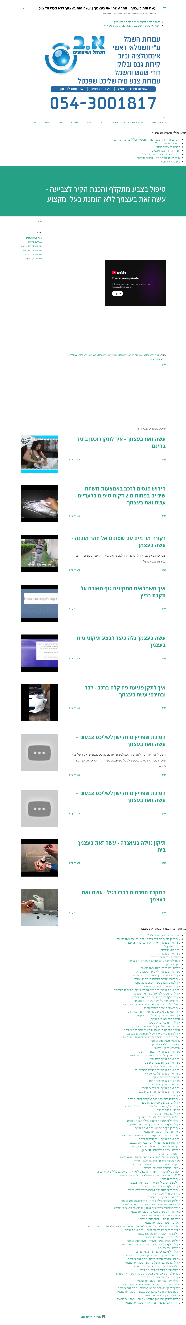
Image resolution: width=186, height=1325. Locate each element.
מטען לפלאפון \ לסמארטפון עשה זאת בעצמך (154, 961)
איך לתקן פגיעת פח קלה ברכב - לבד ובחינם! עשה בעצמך (125, 691)
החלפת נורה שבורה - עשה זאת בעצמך (158, 1233)
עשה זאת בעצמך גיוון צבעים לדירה (161, 1088)
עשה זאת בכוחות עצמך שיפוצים (162, 1062)
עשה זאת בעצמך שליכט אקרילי (162, 1073)
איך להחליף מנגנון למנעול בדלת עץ (160, 1186)
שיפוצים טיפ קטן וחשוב (167, 1048)
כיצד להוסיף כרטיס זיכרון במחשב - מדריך (157, 1161)
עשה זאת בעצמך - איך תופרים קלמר (159, 1139)
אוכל (61, 122)
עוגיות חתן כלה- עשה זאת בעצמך (161, 1131)
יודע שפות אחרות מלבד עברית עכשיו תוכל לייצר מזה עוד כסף (146, 139)
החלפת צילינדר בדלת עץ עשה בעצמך (159, 1117)
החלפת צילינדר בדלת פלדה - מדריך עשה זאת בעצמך (150, 1201)
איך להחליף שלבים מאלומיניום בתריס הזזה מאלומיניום (150, 1244)
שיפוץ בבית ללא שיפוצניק (166, 1044)
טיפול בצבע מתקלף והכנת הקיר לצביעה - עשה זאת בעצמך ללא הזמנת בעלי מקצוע (134, 1226)
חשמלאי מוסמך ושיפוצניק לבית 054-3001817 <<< (131, 25)
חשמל (89, 122)
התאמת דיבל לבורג (169, 1153)
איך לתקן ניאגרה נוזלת (167, 1113)
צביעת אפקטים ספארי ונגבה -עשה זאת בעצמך (154, 1259)
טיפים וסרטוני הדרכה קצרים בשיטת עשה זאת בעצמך (150, 1135)
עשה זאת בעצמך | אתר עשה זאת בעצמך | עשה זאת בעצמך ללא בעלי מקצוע (97, 8)
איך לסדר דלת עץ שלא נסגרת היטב (160, 1277)
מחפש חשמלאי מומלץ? (167, 147)
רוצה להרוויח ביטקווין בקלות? (163, 935)
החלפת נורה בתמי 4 (169, 1248)
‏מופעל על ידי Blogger (91, 1316)
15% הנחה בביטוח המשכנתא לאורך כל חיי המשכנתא (150, 1175)
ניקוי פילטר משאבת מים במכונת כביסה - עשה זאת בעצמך (147, 1273)
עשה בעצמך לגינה (170, 946)
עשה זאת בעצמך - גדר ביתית (163, 1197)
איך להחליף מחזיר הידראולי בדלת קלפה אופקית (153, 1121)
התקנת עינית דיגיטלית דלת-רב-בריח (160, 1270)
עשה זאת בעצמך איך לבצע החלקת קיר (158, 1051)
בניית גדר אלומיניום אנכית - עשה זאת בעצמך (155, 1211)
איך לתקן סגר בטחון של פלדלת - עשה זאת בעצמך (152, 1262)
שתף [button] (40, 221)
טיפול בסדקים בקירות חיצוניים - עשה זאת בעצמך (152, 1230)
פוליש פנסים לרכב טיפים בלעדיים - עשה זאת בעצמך (151, 1284)
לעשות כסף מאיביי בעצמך (165, 1019)
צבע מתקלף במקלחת (33, 254)
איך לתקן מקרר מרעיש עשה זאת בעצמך (157, 1128)
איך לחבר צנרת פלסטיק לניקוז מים (161, 1102)
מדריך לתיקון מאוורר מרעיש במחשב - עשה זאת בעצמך (149, 1288)
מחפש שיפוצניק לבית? (167, 143)
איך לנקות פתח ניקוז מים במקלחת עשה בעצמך (154, 1099)
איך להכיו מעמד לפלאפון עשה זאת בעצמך (156, 993)
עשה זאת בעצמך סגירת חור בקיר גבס (159, 1091)
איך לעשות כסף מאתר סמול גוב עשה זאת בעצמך (153, 1033)
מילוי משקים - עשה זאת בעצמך (162, 1237)
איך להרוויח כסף (171, 1179)
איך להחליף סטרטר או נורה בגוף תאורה (158, 1251)
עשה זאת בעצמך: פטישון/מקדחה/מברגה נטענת (152, 1255)
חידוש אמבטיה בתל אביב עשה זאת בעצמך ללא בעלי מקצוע (147, 1208)
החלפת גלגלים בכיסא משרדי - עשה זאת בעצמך (153, 1241)
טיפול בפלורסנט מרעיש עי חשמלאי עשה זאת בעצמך (151, 1004)
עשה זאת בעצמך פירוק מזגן (165, 1059)
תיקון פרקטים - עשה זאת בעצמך (162, 1222)
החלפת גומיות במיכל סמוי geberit (160, 1150)
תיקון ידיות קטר (171, 964)
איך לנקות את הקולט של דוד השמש (160, 986)
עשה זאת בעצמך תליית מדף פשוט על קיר (157, 971)
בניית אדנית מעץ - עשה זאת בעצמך (160, 1219)
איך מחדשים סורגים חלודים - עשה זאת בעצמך (154, 1142)
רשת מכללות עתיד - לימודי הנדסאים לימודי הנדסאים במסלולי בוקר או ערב (138, 1171)
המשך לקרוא (75, 459)
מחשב (47, 122)
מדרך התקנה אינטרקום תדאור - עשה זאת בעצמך (152, 1302)
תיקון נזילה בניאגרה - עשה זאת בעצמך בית (122, 846)
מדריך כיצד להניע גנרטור (166, 1193)
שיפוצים (74, 122)
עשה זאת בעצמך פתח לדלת (164, 1081)
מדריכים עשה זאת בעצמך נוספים (128, 122)
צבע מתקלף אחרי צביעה (31, 246)
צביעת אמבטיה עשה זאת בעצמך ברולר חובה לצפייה (151, 1204)
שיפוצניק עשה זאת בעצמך (165, 1041)
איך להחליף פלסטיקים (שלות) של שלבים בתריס (154, 1190)
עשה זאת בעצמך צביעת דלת (164, 1084)
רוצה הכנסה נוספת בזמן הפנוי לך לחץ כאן (137, 22)
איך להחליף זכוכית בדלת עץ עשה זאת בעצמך (154, 1124)
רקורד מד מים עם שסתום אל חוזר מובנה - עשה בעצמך (119, 542)
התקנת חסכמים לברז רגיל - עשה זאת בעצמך (124, 896)
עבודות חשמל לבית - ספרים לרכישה (160, 154)
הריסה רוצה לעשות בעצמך (165, 1066)
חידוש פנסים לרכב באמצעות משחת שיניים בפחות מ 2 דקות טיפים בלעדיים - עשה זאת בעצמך (120, 495)
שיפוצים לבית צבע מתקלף (166, 1077)
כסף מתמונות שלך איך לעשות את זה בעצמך (155, 1026)
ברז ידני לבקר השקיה (168, 1110)
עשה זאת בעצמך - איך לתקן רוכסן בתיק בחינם (121, 442)
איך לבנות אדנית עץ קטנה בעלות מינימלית (156, 975)
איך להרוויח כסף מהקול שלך (164, 1022)
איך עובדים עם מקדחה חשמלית (162, 1095)
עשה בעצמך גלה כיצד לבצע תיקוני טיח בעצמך (121, 641)
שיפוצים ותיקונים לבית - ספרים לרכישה (158, 158)
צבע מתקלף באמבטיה (32, 250)
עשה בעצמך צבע (170, 950)
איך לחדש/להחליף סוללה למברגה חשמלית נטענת (152, 1106)
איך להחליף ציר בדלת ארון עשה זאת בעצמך (155, 997)
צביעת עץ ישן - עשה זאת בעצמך (162, 1295)
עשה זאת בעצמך (158, 122)
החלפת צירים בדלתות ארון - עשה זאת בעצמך (154, 1182)
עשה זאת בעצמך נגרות (167, 953)
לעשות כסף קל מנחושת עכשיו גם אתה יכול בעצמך (152, 1030)
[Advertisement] (112, 239)
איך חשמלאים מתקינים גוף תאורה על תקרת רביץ (123, 592)
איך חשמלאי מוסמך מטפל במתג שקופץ (158, 1015)
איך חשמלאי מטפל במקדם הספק (161, 1008)
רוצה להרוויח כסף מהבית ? (165, 150)
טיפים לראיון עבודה (169, 161)
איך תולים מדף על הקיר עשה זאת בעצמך (157, 1001)
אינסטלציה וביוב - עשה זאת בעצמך (160, 1215)
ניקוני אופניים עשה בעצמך (165, 957)
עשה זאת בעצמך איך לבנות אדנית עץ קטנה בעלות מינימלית (147, 990)
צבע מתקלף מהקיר (34, 258)
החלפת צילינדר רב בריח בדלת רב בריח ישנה (155, 1266)
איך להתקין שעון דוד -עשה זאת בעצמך (158, 1281)
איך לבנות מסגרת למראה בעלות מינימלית (157, 979)
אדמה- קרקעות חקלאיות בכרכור (162, 1168)
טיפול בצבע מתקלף (34, 238)
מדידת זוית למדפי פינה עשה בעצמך (160, 968)
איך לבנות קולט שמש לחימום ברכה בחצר (157, 982)
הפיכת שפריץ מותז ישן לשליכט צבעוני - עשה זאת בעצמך (121, 741)
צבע (103, 122)
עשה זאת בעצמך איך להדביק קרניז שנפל (157, 1070)
